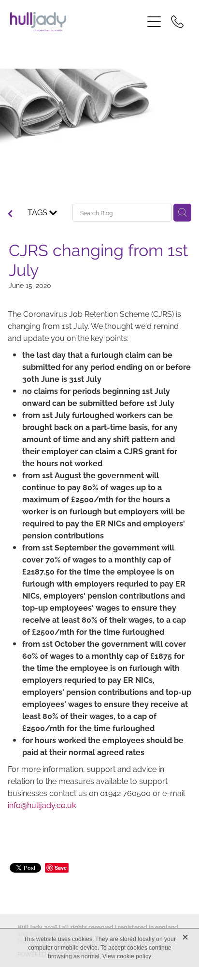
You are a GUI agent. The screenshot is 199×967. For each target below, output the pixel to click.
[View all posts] (10, 214)
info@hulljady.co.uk (42, 804)
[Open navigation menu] (154, 21)
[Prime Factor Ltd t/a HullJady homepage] (76, 21)
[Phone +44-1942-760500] (177, 21)
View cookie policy (126, 956)
